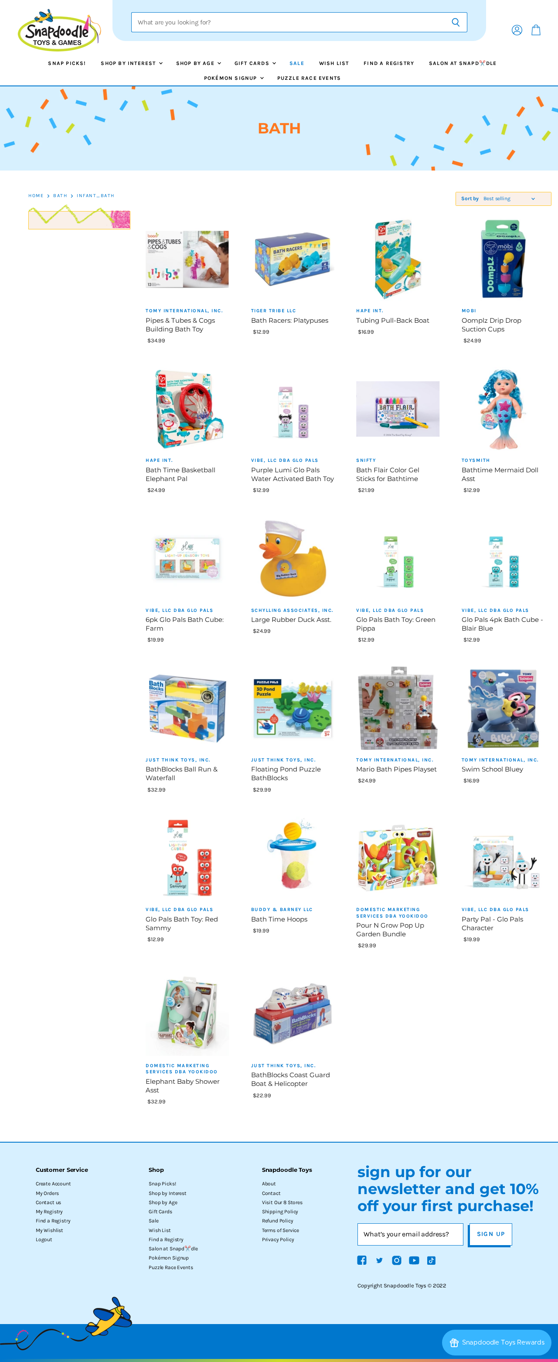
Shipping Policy (280, 1211)
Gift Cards (253, 63)
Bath (60, 195)
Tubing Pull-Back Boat (392, 320)
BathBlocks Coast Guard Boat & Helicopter (290, 1079)
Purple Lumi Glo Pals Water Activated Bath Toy (292, 474)
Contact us (48, 1202)
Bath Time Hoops (279, 919)
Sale (296, 63)
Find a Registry (389, 63)
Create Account (53, 1184)
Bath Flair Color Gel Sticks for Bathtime (387, 474)
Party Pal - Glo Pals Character (492, 923)
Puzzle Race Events (309, 78)
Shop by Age (196, 63)
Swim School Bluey (492, 769)
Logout (44, 1239)
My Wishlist (49, 1230)
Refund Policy (277, 1221)
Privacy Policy (278, 1239)
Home (36, 195)
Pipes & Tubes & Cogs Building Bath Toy (180, 324)
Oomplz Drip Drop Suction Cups (491, 324)
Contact (271, 1193)
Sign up (491, 1234)
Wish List (334, 63)
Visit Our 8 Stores (282, 1202)
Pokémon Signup (231, 78)
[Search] (455, 22)
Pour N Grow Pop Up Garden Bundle (390, 929)
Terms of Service (280, 1230)
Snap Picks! (67, 63)
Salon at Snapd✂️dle (463, 63)
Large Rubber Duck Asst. (291, 619)
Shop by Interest (129, 63)
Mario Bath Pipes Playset (396, 769)
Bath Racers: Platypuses (289, 320)
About (269, 1184)
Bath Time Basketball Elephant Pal (180, 474)
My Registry (49, 1211)
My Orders (47, 1193)
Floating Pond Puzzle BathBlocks (286, 773)
